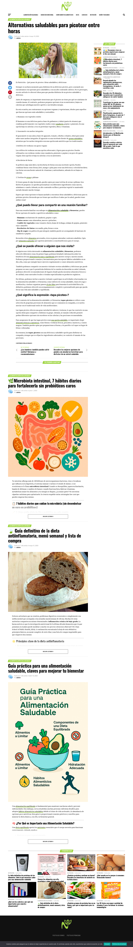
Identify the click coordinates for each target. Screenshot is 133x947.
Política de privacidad (73, 935)
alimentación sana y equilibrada (42, 257)
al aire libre (50, 284)
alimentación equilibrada (25, 806)
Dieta (77, 15)
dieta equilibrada (22, 827)
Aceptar (107, 944)
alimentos (32, 238)
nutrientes (41, 827)
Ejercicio (84, 15)
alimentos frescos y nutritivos (27, 323)
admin (18, 38)
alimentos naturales (26, 241)
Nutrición (93, 15)
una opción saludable (59, 320)
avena (28, 177)
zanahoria (59, 124)
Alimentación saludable (31, 15)
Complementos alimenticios (64, 15)
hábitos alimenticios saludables (30, 811)
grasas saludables (75, 138)
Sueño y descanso (104, 15)
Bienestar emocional (47, 15)
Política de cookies (58, 935)
